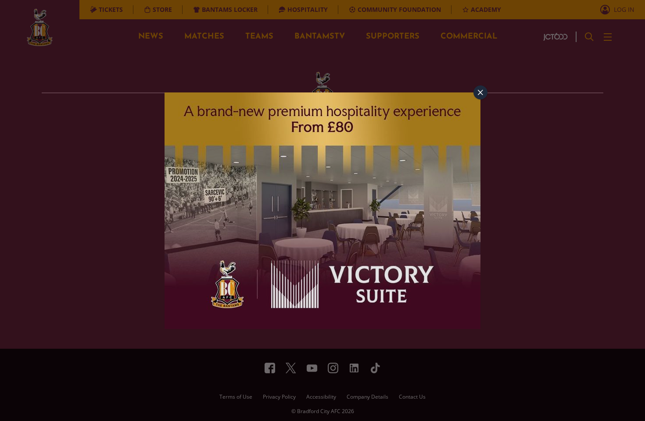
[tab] (480, 92)
